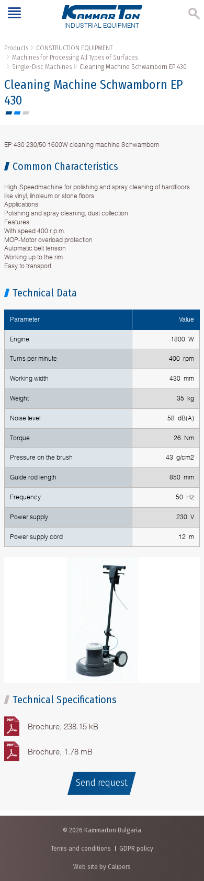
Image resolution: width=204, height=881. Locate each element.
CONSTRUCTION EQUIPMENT (74, 48)
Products (16, 48)
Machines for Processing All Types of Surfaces (75, 57)
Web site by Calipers (102, 867)
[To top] (185, 818)
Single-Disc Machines (42, 67)
